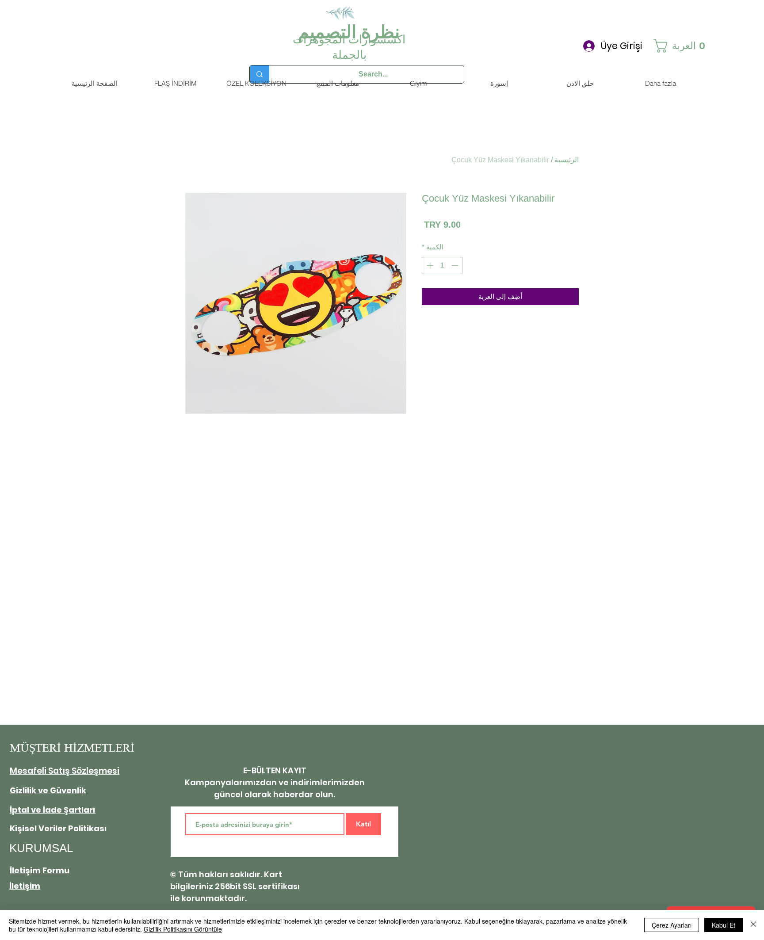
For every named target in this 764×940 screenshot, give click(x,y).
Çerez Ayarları (671, 925)
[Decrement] (456, 265)
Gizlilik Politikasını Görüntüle (183, 929)
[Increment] (429, 265)
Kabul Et (723, 925)
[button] (682, 46)
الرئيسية (566, 160)
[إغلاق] (753, 925)
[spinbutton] (442, 265)
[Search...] (259, 74)
